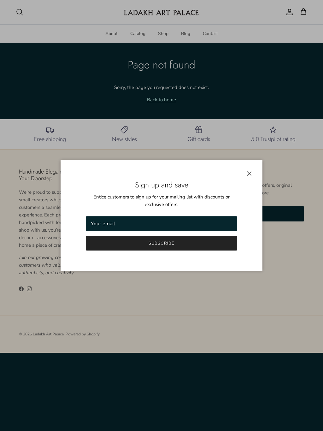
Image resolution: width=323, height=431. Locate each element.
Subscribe (161, 243)
